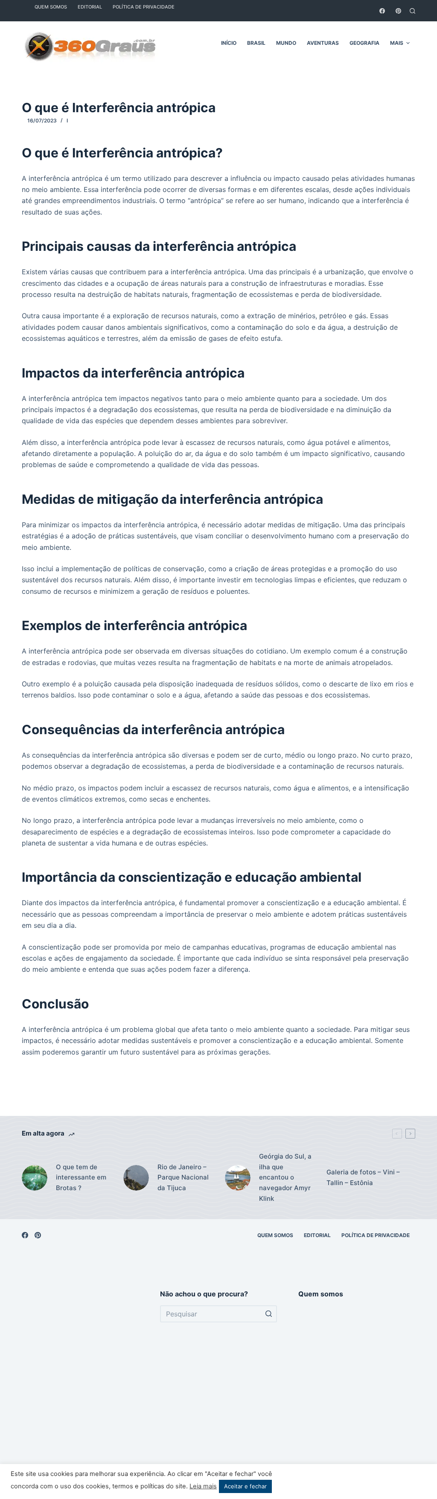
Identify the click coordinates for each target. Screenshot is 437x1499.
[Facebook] (382, 11)
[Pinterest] (398, 11)
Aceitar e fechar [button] (245, 1486)
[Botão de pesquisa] (268, 1313)
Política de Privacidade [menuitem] (375, 1235)
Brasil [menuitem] (256, 43)
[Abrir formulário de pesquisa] (412, 11)
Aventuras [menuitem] (323, 43)
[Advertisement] (80, 1386)
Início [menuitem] (228, 43)
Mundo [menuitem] (286, 43)
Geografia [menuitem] (364, 43)
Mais (396, 43)
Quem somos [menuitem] (275, 1235)
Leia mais (203, 1486)
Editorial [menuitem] (317, 1235)
